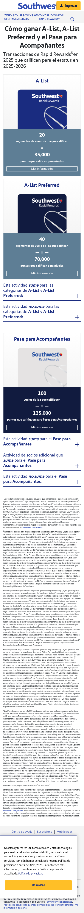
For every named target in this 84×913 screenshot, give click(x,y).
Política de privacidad (15, 905)
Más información (42, 169)
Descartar (38, 885)
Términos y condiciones (58, 901)
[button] (42, 6)
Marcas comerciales (39, 905)
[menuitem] (38, 15)
